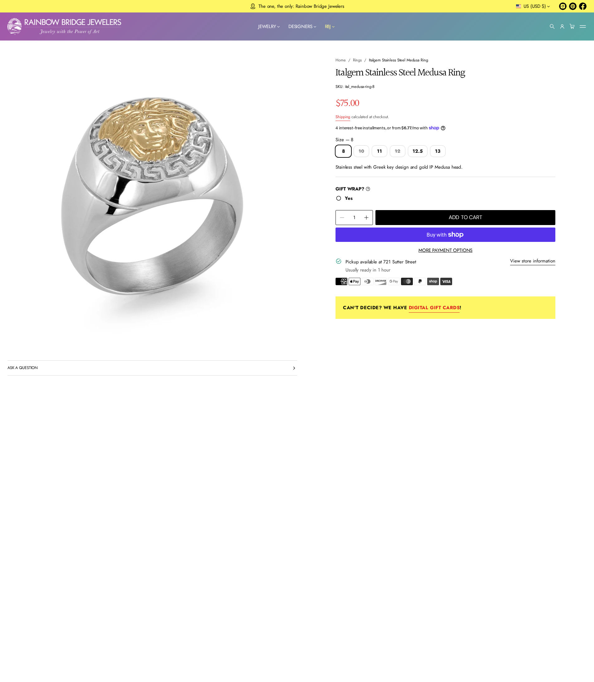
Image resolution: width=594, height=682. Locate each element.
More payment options (445, 250)
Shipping (343, 117)
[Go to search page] (552, 26)
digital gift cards (434, 307)
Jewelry (267, 26)
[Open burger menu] (583, 26)
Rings (357, 60)
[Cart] (572, 26)
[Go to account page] (562, 26)
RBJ (328, 26)
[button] (552, 26)
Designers (300, 26)
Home (341, 60)
